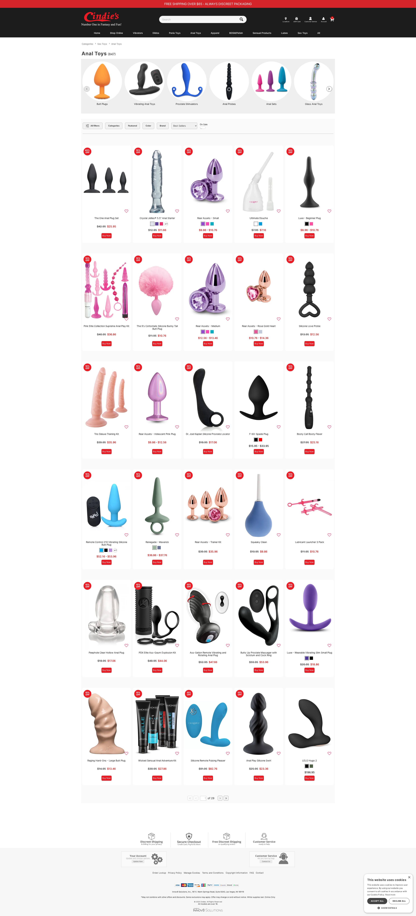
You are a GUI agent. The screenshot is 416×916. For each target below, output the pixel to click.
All (318, 33)
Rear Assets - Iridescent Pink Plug (157, 434)
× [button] (409, 877)
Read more (390, 894)
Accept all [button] (377, 901)
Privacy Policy (175, 873)
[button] (152, 224)
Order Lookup (159, 873)
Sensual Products (262, 33)
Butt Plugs (102, 104)
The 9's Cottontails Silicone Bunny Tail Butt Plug (157, 327)
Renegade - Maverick (157, 542)
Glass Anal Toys (314, 104)
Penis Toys (174, 33)
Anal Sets (271, 104)
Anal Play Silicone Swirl (258, 760)
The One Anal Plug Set (106, 218)
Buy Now (106, 235)
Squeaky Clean (259, 542)
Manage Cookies (192, 873)
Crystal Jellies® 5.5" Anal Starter (157, 218)
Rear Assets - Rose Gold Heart (259, 326)
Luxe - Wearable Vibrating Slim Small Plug (309, 652)
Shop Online (116, 33)
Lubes (284, 33)
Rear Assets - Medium (208, 326)
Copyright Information (236, 873)
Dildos (156, 33)
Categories (87, 44)
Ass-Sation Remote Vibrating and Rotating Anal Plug (208, 654)
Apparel (215, 33)
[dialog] (388, 893)
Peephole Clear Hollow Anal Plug (106, 652)
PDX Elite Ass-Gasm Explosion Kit (157, 652)
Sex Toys (302, 33)
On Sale (203, 124)
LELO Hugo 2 (309, 760)
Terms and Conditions (213, 873)
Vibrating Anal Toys (144, 104)
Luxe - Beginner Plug (309, 218)
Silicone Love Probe (309, 326)
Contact (260, 873)
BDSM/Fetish (236, 33)
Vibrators (138, 33)
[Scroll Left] (87, 89)
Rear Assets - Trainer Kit (208, 542)
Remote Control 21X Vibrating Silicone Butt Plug (106, 543)
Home (97, 33)
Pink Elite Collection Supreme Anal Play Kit (106, 326)
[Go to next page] (220, 798)
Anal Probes (229, 104)
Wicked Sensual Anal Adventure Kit (157, 760)
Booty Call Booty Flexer (309, 434)
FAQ (252, 873)
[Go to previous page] (196, 798)
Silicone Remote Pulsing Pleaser (208, 760)
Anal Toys (195, 33)
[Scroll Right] (329, 89)
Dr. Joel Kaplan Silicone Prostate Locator (208, 434)
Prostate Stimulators (187, 104)
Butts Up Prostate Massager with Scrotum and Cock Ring (258, 654)
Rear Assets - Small (208, 218)
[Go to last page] (226, 798)
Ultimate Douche (259, 218)
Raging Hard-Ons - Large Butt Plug (106, 760)
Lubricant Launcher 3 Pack (309, 542)
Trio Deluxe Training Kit (106, 434)
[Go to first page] (190, 798)
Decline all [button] (399, 901)
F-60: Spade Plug (258, 434)
